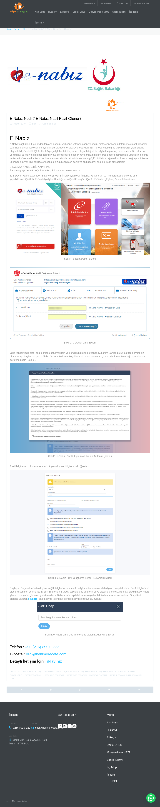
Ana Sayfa (40, 11)
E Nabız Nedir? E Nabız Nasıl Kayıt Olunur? (45, 118)
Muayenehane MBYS (99, 11)
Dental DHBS (78, 11)
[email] (138, 690)
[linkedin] (109, 690)
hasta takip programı (77, 675)
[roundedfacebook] (60, 726)
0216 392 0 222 (21, 727)
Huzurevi (52, 11)
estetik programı (33, 675)
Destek (114, 781)
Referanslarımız (106, 3)
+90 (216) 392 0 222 (42, 646)
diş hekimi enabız (89, 671)
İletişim (38, 22)
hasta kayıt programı (54, 675)
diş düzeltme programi (49, 671)
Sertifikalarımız (89, 3)
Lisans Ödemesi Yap (141, 3)
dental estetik (29, 671)
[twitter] (50, 690)
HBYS (12, 678)
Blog (25, 29)
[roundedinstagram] (65, 726)
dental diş (15, 671)
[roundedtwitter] (70, 726)
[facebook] (21, 690)
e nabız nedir (16, 675)
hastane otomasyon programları (126, 675)
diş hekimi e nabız (71, 671)
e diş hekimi (120, 671)
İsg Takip (133, 11)
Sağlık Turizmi (119, 11)
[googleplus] (80, 690)
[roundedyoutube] (74, 726)
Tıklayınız (53, 661)
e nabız (131, 671)
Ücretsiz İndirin (122, 3)
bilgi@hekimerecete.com (46, 653)
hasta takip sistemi (98, 675)
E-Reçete (64, 11)
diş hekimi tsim (106, 671)
